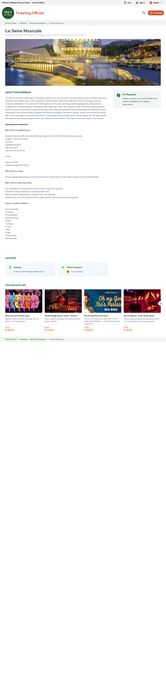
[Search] (143, 12)
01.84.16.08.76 (148, 98)
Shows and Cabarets (38, 23)
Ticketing (23, 23)
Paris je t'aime (11, 23)
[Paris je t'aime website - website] (8, 13)
